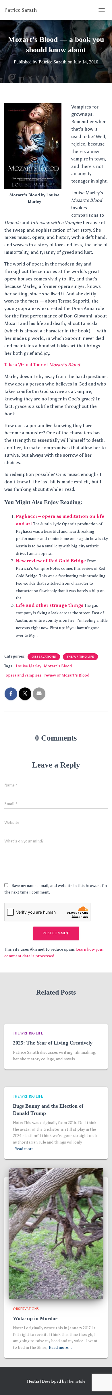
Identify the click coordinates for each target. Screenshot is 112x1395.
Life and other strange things (49, 605)
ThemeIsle (76, 1381)
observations (44, 656)
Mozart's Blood (58, 666)
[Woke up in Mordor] (56, 1233)
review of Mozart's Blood (66, 675)
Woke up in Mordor (35, 1318)
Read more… (26, 1148)
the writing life (80, 656)
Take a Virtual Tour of (42, 364)
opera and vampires (23, 675)
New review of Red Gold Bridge (51, 560)
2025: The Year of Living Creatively (52, 1043)
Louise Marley (28, 666)
